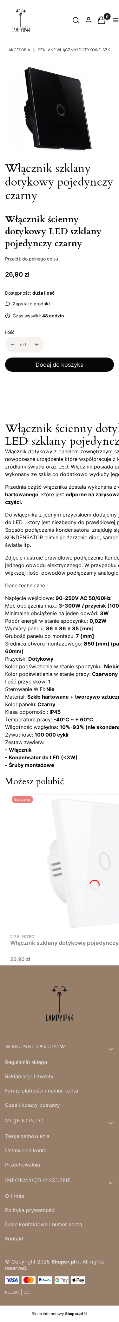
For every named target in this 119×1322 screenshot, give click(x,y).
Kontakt (14, 1238)
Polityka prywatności (30, 1210)
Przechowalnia (22, 1164)
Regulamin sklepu (26, 1062)
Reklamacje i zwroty (29, 1076)
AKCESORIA (19, 49)
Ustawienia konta (26, 1150)
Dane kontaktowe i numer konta (43, 1224)
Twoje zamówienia (27, 1136)
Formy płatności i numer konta (41, 1090)
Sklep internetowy (57, 1313)
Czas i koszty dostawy (32, 1105)
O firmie (14, 1196)
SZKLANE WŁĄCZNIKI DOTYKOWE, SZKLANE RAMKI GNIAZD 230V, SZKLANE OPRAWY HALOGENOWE (76, 49)
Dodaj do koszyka (59, 364)
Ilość (10, 332)
